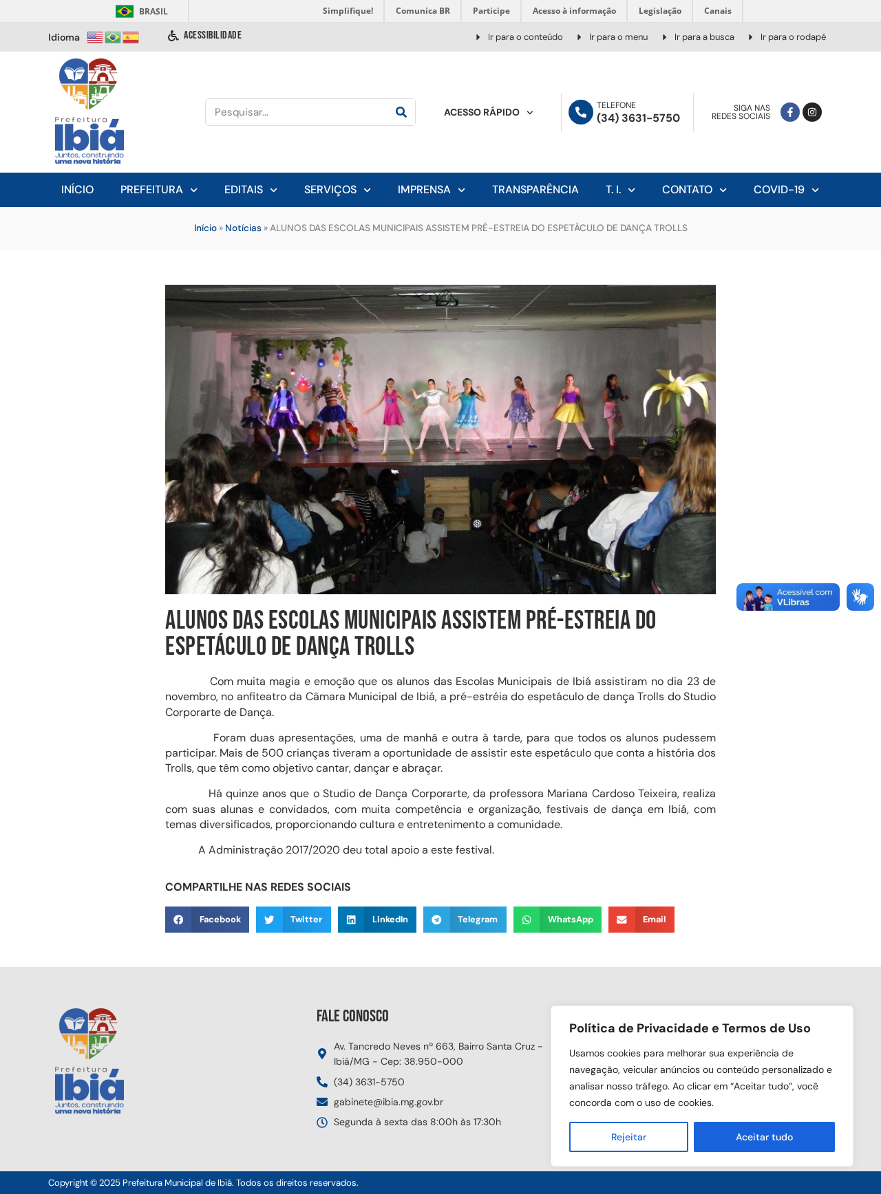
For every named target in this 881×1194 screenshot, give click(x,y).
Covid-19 (779, 189)
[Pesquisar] (401, 112)
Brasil (139, 11)
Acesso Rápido (482, 112)
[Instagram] (812, 112)
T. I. (613, 189)
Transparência (535, 189)
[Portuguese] (114, 36)
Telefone (616, 105)
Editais (243, 189)
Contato (687, 189)
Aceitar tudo (764, 1137)
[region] (702, 1086)
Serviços (330, 189)
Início (77, 189)
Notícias (243, 228)
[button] (207, 920)
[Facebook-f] (790, 112)
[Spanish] (131, 36)
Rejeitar (628, 1137)
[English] (96, 36)
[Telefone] (581, 112)
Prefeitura (151, 189)
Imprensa (424, 189)
